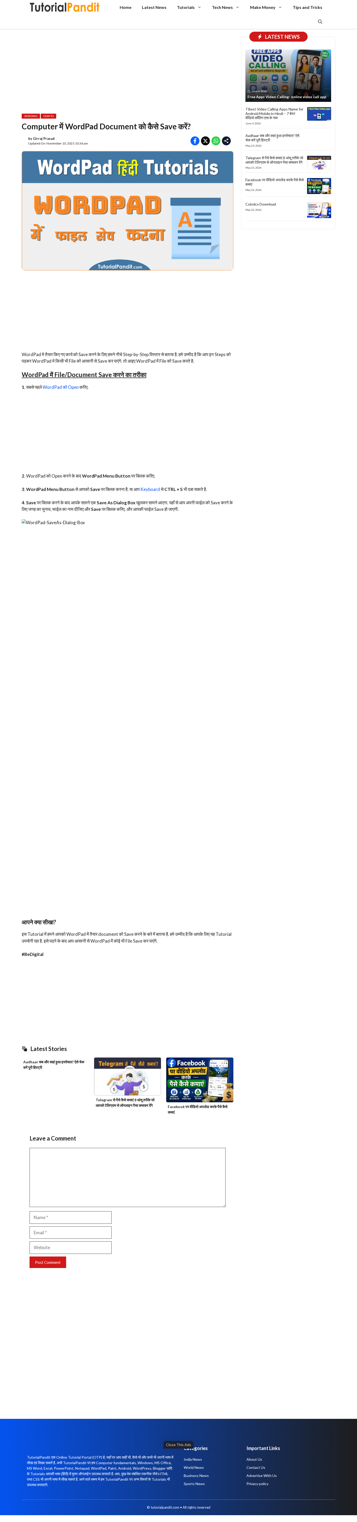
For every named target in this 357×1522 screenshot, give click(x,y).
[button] (320, 21)
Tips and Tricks (307, 7)
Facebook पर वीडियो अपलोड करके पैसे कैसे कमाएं (274, 182)
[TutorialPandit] (65, 7)
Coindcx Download (260, 204)
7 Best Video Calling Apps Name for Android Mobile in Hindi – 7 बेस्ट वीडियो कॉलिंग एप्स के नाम (274, 113)
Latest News (154, 7)
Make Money (262, 7)
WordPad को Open (61, 387)
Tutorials (186, 7)
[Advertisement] (159, 1484)
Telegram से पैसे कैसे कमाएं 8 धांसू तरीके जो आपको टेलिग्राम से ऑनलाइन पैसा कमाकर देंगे (274, 160)
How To (48, 116)
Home (125, 7)
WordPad (30, 116)
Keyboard (150, 489)
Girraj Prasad (44, 138)
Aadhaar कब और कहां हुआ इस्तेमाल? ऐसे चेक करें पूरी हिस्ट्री (272, 137)
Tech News (222, 7)
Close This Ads (178, 1444)
